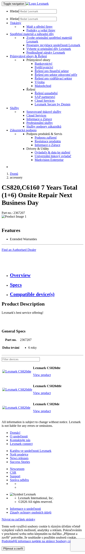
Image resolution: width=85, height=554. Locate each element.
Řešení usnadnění (46, 93)
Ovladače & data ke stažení (52, 152)
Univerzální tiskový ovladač (53, 156)
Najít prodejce (19, 454)
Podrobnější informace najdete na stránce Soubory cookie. (39, 541)
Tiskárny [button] (15, 23)
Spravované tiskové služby (43, 111)
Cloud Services (44, 100)
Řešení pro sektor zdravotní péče (56, 74)
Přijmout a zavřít (13, 548)
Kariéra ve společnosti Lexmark (30, 450)
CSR (13, 472)
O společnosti (19, 436)
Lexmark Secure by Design (52, 104)
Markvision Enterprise (49, 160)
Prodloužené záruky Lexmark (45, 52)
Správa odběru (19, 480)
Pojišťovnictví (44, 67)
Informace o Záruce (39, 119)
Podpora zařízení (46, 137)
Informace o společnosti (25, 508)
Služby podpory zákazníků (43, 126)
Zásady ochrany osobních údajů (30, 512)
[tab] (46, 275)
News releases (19, 458)
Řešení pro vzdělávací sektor (53, 78)
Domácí (15, 432)
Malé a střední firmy (39, 26)
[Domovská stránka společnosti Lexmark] (37, 3)
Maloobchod (43, 86)
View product (42, 375)
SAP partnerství (45, 97)
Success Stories (20, 462)
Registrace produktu (48, 141)
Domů (14, 173)
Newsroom (17, 469)
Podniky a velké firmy (40, 30)
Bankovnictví (43, 63)
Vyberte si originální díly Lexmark (48, 49)
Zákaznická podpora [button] (23, 130)
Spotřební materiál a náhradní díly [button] (32, 34)
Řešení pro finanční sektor (52, 71)
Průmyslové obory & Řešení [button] (28, 56)
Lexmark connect (21, 444)
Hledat (14, 11)
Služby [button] (14, 108)
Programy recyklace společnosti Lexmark (53, 45)
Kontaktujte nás (20, 440)
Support (15, 476)
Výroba (40, 82)
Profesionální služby (39, 123)
